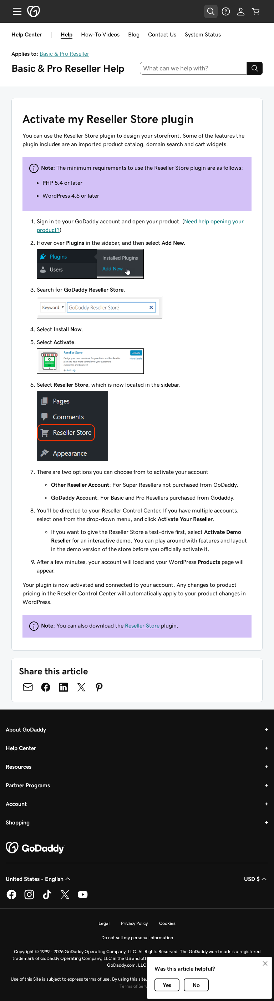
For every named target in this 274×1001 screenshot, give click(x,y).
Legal (104, 923)
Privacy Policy (134, 923)
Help (66, 34)
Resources (18, 766)
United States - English (35, 879)
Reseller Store (142, 625)
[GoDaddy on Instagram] (29, 898)
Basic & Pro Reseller (64, 53)
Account (16, 804)
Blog (133, 34)
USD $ (252, 879)
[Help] (226, 11)
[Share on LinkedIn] (63, 687)
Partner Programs (28, 785)
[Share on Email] (28, 687)
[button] (265, 963)
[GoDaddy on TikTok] (47, 898)
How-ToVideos (100, 34)
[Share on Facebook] (46, 687)
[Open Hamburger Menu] (14, 11)
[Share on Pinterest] (99, 687)
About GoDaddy (26, 729)
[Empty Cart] (256, 11)
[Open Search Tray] (211, 11)
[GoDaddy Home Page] (35, 848)
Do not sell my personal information (137, 937)
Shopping (18, 822)
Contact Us (162, 34)
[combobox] (193, 68)
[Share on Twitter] (81, 687)
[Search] (255, 68)
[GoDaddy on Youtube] (82, 898)
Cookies (167, 923)
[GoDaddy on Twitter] (65, 898)
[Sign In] (241, 11)
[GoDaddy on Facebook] (11, 898)
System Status (203, 34)
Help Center (21, 748)
